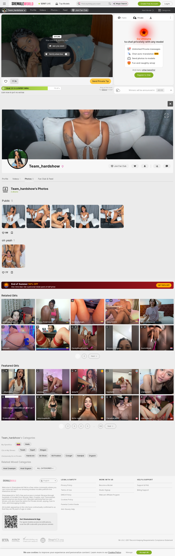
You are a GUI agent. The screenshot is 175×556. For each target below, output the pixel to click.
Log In (167, 4)
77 (6, 272)
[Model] (170, 104)
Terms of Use (66, 490)
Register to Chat (144, 75)
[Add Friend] (157, 166)
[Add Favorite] (5, 81)
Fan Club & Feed (45, 179)
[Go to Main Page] (22, 3)
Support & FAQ (143, 485)
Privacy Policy (66, 485)
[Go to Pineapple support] (43, 540)
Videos (43, 10)
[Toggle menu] (4, 3)
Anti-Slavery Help (68, 509)
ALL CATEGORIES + (45, 468)
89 (6, 233)
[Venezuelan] (18, 444)
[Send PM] (167, 166)
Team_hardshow (10, 437)
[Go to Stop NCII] (56, 540)
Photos (55, 10)
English (46, 481)
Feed (65, 10)
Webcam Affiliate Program (109, 495)
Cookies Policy (67, 500)
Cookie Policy (114, 552)
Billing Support (143, 490)
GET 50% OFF (164, 285)
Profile (33, 10)
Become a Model (106, 485)
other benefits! (148, 70)
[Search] (110, 4)
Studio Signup (104, 490)
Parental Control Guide (70, 504)
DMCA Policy (66, 495)
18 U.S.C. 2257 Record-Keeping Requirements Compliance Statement (145, 540)
